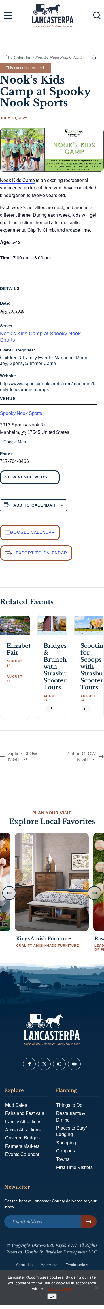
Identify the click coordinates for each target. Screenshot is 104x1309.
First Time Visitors (74, 1167)
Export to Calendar (41, 553)
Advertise (49, 1264)
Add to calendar (34, 505)
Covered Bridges (22, 1137)
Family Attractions (23, 1121)
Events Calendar (22, 1154)
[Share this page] (93, 57)
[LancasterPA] (6, 57)
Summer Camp (40, 363)
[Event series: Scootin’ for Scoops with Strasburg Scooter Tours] (86, 708)
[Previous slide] (9, 893)
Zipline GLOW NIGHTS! (22, 756)
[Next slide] (94, 893)
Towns (62, 1159)
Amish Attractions (23, 1129)
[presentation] (15, 625)
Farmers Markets (22, 1146)
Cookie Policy (60, 1288)
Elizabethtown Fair (28, 649)
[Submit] (89, 1221)
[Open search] (97, 15)
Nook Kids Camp (17, 180)
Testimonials (77, 1264)
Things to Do (69, 1105)
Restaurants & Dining (70, 1116)
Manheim (63, 357)
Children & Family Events (26, 357)
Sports (16, 363)
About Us (24, 1264)
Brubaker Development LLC (71, 1252)
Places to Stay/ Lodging (71, 1131)
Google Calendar (32, 532)
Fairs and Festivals (24, 1113)
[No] (96, 1287)
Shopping (66, 1142)
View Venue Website (29, 477)
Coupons (65, 1150)
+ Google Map (13, 441)
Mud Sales (16, 1105)
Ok (52, 1296)
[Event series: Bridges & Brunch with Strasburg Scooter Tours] (50, 708)
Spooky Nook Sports (21, 413)
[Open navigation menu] (8, 17)
